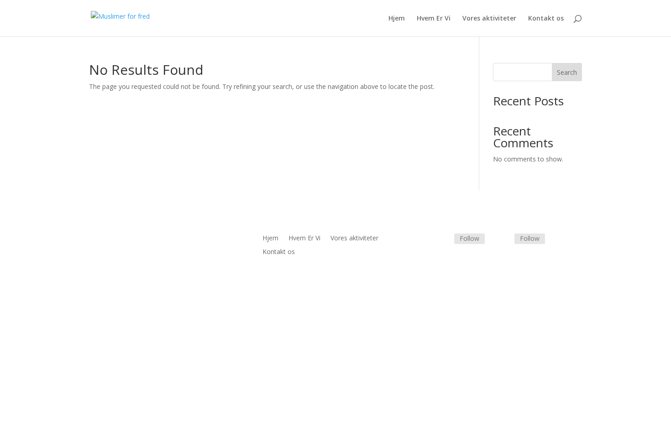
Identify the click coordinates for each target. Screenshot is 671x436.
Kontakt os (546, 18)
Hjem (396, 18)
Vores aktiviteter (489, 18)
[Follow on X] (503, 239)
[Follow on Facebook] (443, 239)
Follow (469, 238)
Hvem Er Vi (434, 18)
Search (567, 72)
